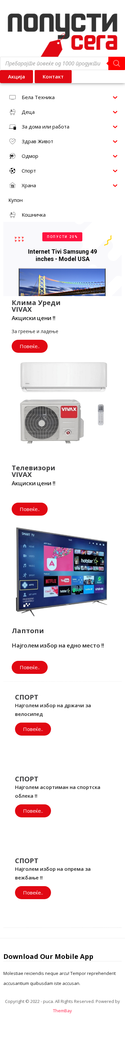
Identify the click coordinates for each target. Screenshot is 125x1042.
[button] (53, 76)
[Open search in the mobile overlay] (62, 63)
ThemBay (62, 1011)
